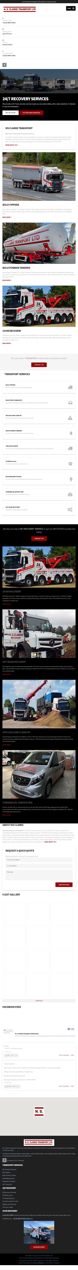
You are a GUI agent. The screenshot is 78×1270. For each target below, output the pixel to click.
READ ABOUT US (50, 842)
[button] (5, 82)
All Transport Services (9, 1169)
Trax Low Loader (7, 1207)
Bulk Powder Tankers (16, 267)
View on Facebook (64, 1055)
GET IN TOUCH (11, 113)
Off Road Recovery (14, 661)
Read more (6, 217)
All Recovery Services (9, 1192)
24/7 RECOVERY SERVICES (31, 113)
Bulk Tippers (10, 204)
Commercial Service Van (17, 802)
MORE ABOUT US (11, 145)
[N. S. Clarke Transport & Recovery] (8, 1031)
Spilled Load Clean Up (16, 732)
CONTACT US (39, 365)
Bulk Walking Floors (8, 1178)
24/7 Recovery (7, 1184)
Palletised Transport (8, 1181)
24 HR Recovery (11, 330)
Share (72, 1055)
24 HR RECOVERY (39, 1247)
